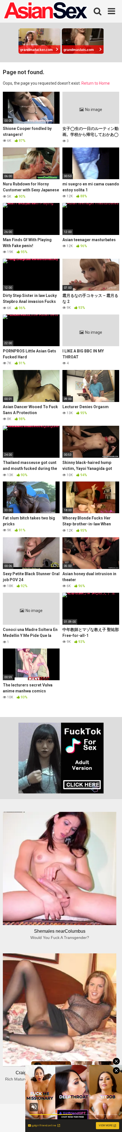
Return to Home (95, 83)
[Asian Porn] (45, 11)
